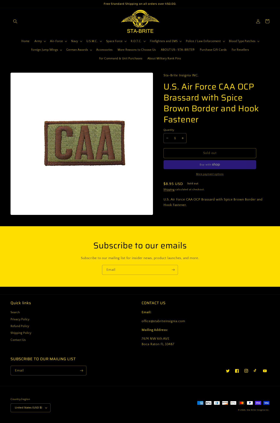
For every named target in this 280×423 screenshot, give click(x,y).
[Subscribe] (173, 270)
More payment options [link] (210, 174)
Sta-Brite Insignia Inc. (258, 410)
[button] (15, 21)
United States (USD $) (28, 407)
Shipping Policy (21, 333)
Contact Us (18, 340)
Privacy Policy (20, 319)
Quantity (168, 129)
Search (15, 312)
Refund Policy (20, 326)
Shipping (169, 189)
